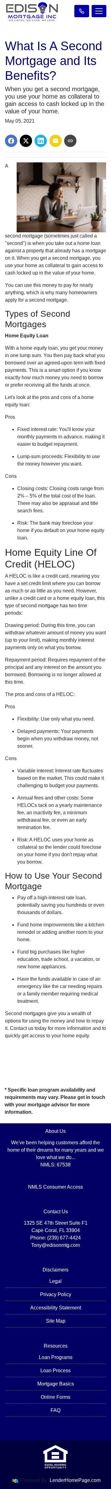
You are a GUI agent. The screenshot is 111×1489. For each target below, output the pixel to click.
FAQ (55, 1410)
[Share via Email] (55, 141)
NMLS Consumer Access (55, 1187)
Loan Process (55, 1370)
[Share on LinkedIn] (41, 141)
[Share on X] (26, 141)
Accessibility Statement (55, 1307)
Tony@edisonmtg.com (55, 1245)
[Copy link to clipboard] (70, 141)
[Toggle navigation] (99, 11)
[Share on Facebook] (11, 141)
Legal (55, 1281)
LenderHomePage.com (75, 1480)
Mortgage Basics (55, 1383)
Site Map (55, 1321)
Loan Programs (55, 1357)
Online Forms (55, 1397)
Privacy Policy (55, 1294)
